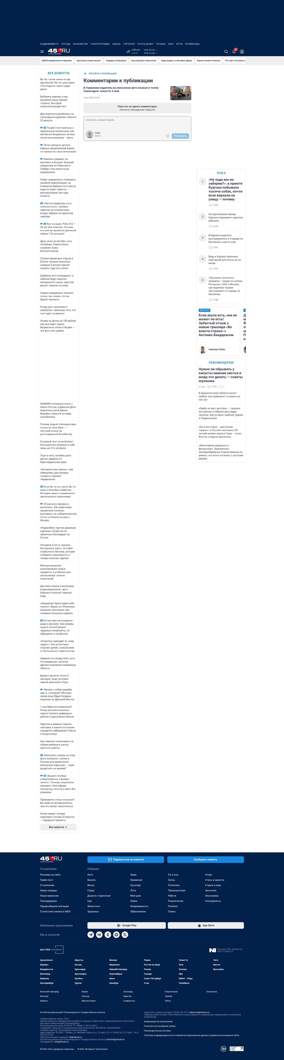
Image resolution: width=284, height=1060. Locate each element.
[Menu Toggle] (42, 51)
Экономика (211, 895)
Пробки (161, 44)
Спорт (208, 874)
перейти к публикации (103, 73)
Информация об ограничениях (158, 1021)
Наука (133, 901)
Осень (171, 879)
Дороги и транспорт (99, 895)
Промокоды (192, 44)
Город (90, 890)
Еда (89, 901)
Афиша (116, 44)
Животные (93, 906)
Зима (133, 874)
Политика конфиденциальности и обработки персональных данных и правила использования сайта (191, 1035)
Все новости (58, 73)
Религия (173, 906)
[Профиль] (242, 51)
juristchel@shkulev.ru (115, 1039)
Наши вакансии (49, 895)
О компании (47, 885)
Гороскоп (129, 44)
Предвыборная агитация (54, 906)
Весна (90, 885)
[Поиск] (226, 51)
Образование (138, 911)
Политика (173, 885)
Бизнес (91, 879)
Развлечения (175, 901)
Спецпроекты (213, 901)
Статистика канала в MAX (55, 911)
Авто (90, 874)
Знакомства (80, 44)
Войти (98, 136)
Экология (210, 890)
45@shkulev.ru (75, 1037)
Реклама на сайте (50, 874)
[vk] (99, 934)
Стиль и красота (214, 879)
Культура (135, 885)
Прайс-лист (46, 879)
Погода (66, 44)
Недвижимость (49, 44)
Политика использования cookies (160, 1026)
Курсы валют (146, 44)
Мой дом (135, 895)
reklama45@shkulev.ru (199, 1012)
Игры (179, 44)
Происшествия (176, 890)
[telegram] (90, 934)
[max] (116, 934)
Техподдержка (48, 901)
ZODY (171, 44)
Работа (172, 895)
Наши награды (48, 890)
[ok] (108, 934)
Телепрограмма (100, 44)
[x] (125, 934)
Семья (171, 911)
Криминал (136, 879)
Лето (133, 890)
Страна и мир (213, 885)
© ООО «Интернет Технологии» (92, 1049)
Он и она (173, 874)
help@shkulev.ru (61, 1042)
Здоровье (93, 911)
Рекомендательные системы (157, 1031)
